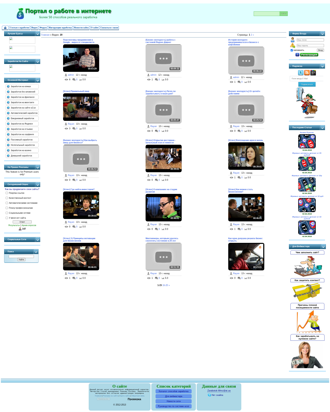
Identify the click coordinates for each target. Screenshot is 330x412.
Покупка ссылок (16, 193)
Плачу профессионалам (21, 208)
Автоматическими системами (23, 203)
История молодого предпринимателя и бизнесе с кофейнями (243, 42)
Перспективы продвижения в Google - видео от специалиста (78, 41)
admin (71, 75)
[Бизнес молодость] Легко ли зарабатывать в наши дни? (160, 92)
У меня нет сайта (17, 218)
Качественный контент (20, 198)
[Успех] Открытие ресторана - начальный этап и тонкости (161, 141)
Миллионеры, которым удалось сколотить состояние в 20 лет (162, 239)
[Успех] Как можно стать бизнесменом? (240, 190)
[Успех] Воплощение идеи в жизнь (245, 140)
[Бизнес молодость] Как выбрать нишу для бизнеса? (80, 141)
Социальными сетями (19, 213)
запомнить (298, 50)
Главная (45, 35)
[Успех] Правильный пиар (76, 91)
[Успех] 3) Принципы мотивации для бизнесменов (79, 239)
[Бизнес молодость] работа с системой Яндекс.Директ (160, 41)
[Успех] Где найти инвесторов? (79, 189)
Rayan (71, 124)
